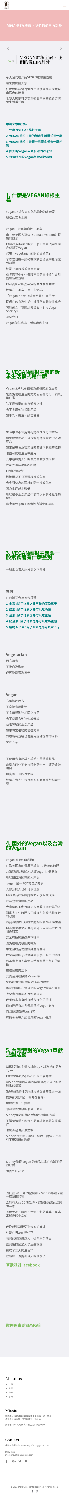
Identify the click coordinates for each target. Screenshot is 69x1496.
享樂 (11, 1396)
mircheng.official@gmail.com (19, 1454)
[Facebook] (32, 1491)
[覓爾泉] (6, 5)
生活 (11, 1384)
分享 (11, 1388)
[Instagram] (36, 1491)
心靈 (11, 1392)
